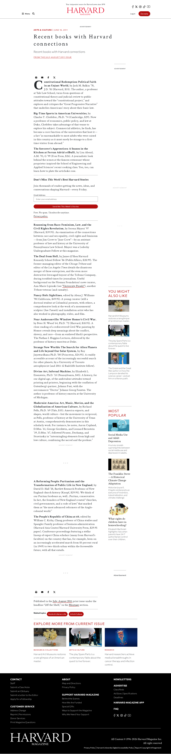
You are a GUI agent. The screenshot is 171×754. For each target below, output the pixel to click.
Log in (132, 14)
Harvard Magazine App (129, 702)
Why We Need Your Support (75, 714)
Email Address (39, 195)
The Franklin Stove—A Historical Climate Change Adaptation (119, 478)
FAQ (116, 708)
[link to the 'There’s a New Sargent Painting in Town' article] (120, 307)
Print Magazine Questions (22, 722)
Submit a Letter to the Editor (24, 695)
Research (109, 650)
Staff (12, 683)
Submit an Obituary (19, 691)
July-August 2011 (55, 57)
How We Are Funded (72, 702)
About (66, 679)
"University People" (73, 286)
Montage (74, 605)
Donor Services (17, 718)
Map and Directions (71, 683)
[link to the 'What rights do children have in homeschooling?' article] (120, 510)
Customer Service (22, 706)
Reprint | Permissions (20, 714)
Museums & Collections (46, 650)
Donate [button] (144, 13)
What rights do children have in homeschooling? (117, 522)
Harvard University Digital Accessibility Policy (115, 748)
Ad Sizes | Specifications (125, 693)
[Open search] (33, 14)
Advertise (120, 685)
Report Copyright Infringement (148, 748)
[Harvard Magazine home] (85, 11)
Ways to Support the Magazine (77, 710)
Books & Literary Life (57, 614)
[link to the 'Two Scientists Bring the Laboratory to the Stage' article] (120, 331)
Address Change (18, 710)
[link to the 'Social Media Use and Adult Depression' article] (120, 426)
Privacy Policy (68, 687)
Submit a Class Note (20, 687)
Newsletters (122, 679)
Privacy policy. (41, 216)
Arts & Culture (43, 30)
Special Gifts (68, 706)
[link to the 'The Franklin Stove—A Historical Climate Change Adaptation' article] (120, 465)
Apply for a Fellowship (21, 699)
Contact (16, 679)
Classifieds (119, 689)
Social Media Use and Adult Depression (118, 438)
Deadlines (118, 697)
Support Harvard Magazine (80, 694)
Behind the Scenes (71, 698)
